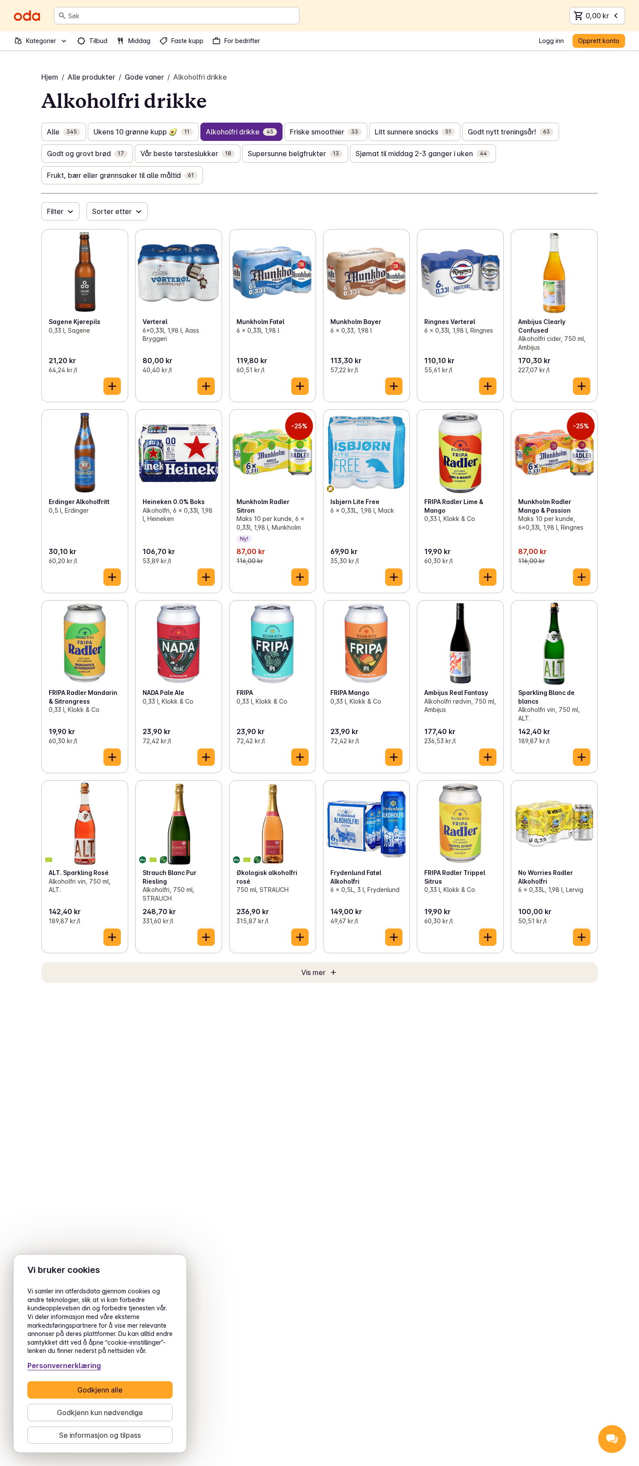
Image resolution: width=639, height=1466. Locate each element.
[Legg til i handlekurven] (112, 386)
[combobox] (182, 15)
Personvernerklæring (64, 1365)
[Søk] (62, 15)
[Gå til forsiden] (27, 15)
